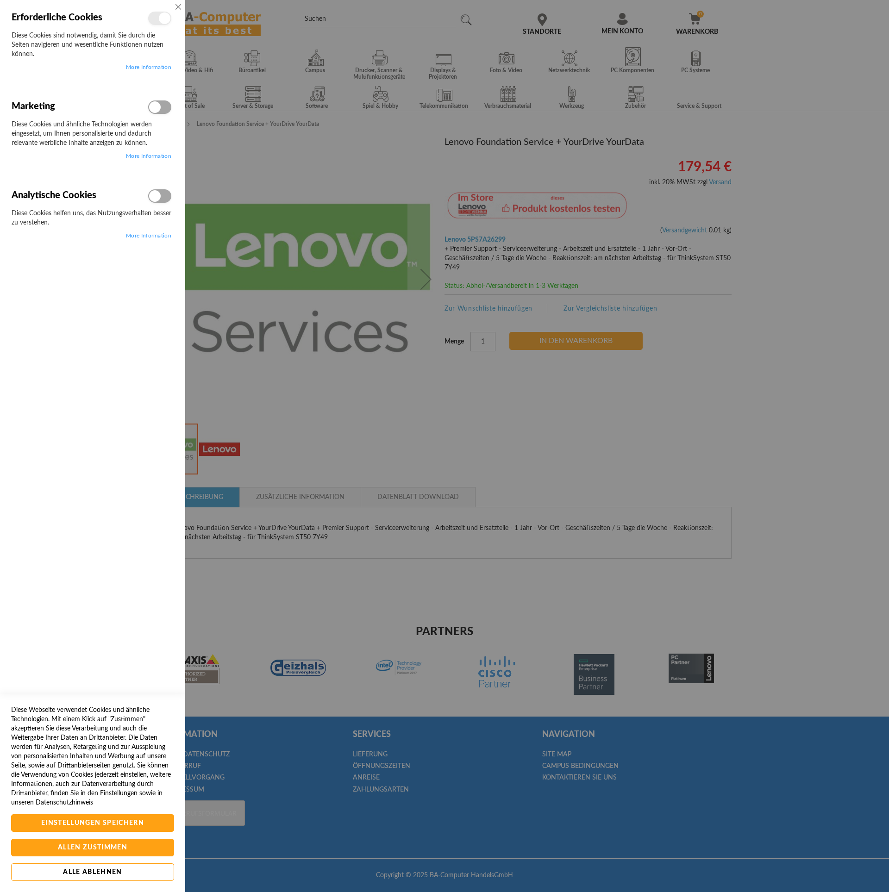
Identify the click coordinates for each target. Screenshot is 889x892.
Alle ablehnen (92, 872)
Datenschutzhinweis (64, 802)
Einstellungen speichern (92, 823)
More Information (148, 67)
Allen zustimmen (92, 847)
